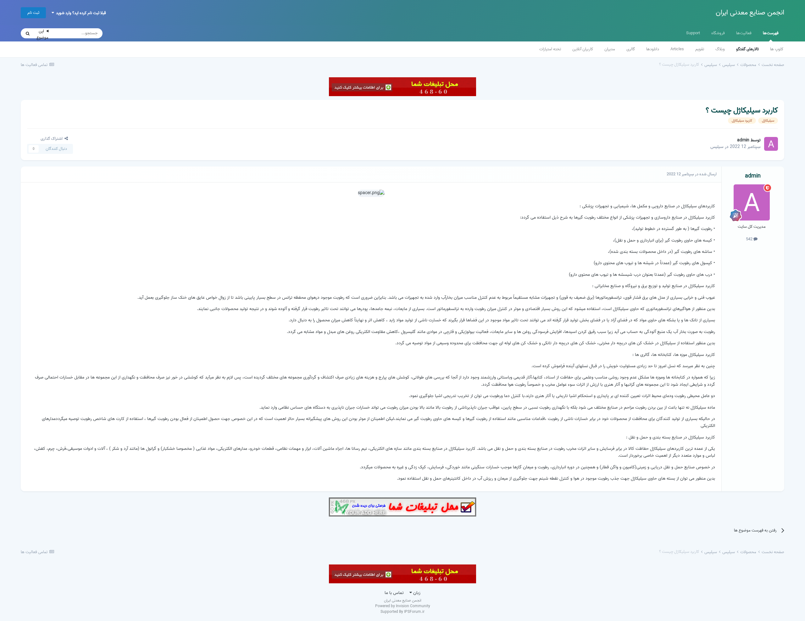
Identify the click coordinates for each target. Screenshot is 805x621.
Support (693, 33)
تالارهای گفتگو (747, 49)
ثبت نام (33, 12)
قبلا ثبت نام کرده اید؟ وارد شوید (80, 13)
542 (749, 239)
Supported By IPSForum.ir (402, 612)
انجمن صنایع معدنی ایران (750, 12)
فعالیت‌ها (744, 33)
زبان (416, 592)
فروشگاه (718, 33)
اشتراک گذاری (52, 138)
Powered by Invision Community (402, 606)
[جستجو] (28, 33)
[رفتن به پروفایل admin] (771, 144)
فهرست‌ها (771, 33)
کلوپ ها (776, 49)
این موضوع (42, 34)
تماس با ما (394, 592)
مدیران (609, 49)
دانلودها (652, 49)
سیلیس (717, 146)
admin (743, 140)
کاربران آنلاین (582, 49)
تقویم (699, 49)
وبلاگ (720, 49)
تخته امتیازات (550, 49)
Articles (677, 49)
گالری (630, 49)
